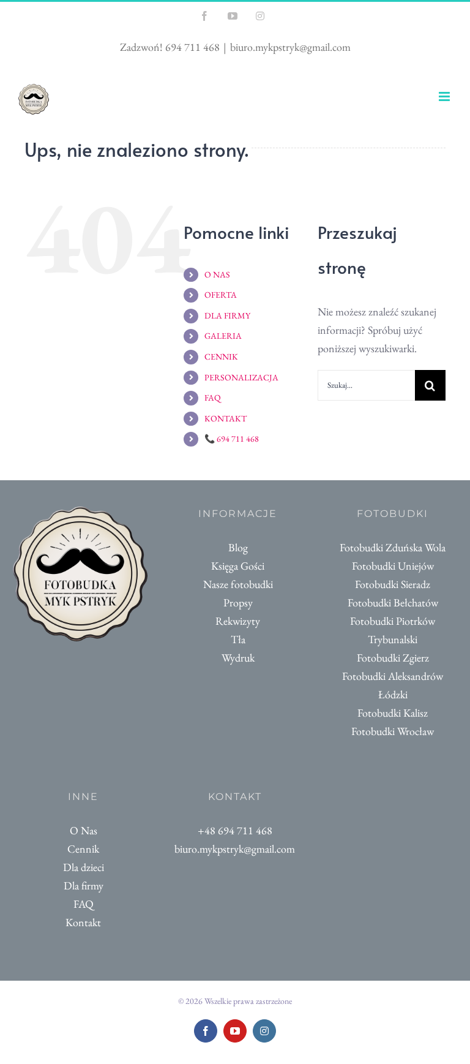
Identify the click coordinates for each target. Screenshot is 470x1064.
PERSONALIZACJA (241, 377)
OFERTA (220, 294)
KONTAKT (225, 418)
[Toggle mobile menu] (445, 96)
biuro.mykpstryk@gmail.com (290, 47)
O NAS (217, 274)
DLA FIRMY (227, 315)
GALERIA (223, 335)
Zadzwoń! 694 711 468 (170, 47)
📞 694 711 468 (231, 438)
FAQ (212, 397)
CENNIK (221, 356)
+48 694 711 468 (235, 830)
